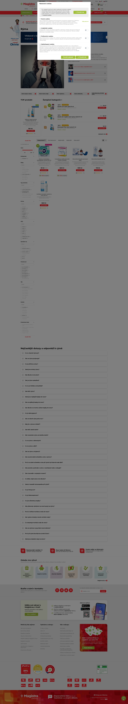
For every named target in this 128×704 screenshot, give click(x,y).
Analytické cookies (46, 28)
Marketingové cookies (47, 44)
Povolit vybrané (68, 57)
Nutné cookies (45, 19)
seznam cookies (47, 15)
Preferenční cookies (47, 36)
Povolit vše (80, 12)
